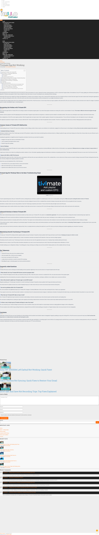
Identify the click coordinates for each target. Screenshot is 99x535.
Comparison (5, 32)
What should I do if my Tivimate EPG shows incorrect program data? (13, 84)
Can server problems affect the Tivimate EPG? (9, 86)
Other (5, 31)
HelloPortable (9, 534)
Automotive (6, 23)
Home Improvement (8, 26)
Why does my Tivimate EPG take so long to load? (10, 87)
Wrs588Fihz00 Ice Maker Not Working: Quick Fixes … (10, 444)
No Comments (13, 66)
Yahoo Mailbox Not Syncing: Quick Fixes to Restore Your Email (28, 380)
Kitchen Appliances (8, 28)
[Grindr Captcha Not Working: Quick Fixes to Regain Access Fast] (2, 459)
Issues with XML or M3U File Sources (7, 76)
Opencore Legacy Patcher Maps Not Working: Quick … (10, 466)
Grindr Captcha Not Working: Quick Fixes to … (8, 460)
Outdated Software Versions (6, 74)
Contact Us (5, 38)
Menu (1, 20)
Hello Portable (2, 533)
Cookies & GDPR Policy (6, 4)
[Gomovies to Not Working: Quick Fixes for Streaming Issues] (2, 454)
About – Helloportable (6, 1)
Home (3, 0)
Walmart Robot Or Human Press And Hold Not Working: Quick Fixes (22, 472)
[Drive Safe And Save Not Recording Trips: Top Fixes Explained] (49, 387)
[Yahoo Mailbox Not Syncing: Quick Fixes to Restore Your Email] (49, 376)
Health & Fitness (7, 27)
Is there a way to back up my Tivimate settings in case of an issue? (12, 88)
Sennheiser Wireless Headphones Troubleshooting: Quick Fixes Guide (22, 492)
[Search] (97, 422)
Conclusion (2, 89)
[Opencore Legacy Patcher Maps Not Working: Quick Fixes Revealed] (2, 465)
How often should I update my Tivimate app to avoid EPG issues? (12, 85)
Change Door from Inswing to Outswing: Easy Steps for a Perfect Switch (23, 487)
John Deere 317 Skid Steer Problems (16, 477)
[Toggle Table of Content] (24, 70)
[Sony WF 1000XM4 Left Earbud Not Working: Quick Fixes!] (49, 365)
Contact (3, 6)
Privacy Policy (7, 37)
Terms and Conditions (6, 5)
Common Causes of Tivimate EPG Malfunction (9, 73)
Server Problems (4, 75)
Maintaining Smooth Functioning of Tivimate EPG (9, 80)
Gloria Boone (5, 472)
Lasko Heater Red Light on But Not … (7, 449)
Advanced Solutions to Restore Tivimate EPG (9, 79)
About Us (4, 33)
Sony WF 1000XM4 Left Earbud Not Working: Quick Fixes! (26, 369)
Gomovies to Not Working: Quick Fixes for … (8, 455)
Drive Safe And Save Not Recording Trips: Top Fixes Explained (28, 391)
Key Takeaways (3, 81)
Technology (6, 30)
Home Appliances (7, 25)
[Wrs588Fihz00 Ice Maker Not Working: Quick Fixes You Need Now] (2, 443)
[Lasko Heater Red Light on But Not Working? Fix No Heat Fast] (2, 448)
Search (1, 420)
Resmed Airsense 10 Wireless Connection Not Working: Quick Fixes (22, 482)
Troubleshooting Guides (8, 22)
